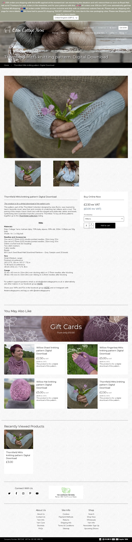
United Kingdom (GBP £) (64, 17)
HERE (40, 284)
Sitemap (66, 528)
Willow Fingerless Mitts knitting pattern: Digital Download (112, 350)
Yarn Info (40, 520)
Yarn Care (41, 523)
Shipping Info (66, 523)
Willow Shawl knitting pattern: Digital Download (47, 350)
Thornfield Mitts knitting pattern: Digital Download (112, 385)
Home (55, 33)
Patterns (75, 33)
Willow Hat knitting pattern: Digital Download (46, 385)
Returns (66, 520)
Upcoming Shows (91, 528)
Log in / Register (88, 28)
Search (91, 514)
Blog (122, 33)
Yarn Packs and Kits (95, 33)
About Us (41, 514)
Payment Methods (66, 517)
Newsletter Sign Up (91, 525)
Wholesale (121, 39)
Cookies (66, 514)
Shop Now (91, 517)
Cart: (123, 28)
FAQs (41, 528)
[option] (66, 117)
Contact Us (102, 28)
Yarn (63, 33)
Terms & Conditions (66, 525)
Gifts (112, 33)
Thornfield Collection (28, 216)
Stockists (40, 525)
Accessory (88, 215)
